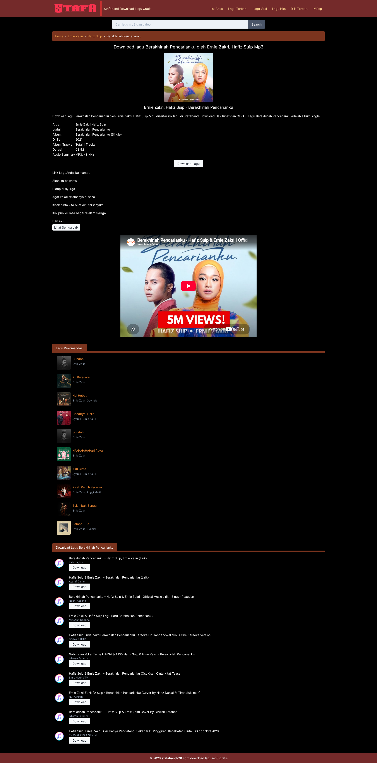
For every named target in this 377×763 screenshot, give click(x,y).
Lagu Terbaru (237, 8)
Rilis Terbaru (299, 8)
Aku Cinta (79, 469)
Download (79, 567)
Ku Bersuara (81, 377)
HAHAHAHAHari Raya (87, 450)
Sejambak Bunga (84, 505)
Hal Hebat (79, 395)
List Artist (216, 8)
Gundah (78, 359)
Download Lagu (188, 163)
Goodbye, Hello (83, 414)
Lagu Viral (260, 8)
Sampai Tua (80, 524)
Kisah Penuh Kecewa (87, 487)
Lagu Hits (279, 8)
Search (257, 24)
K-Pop (318, 8)
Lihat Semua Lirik (66, 227)
